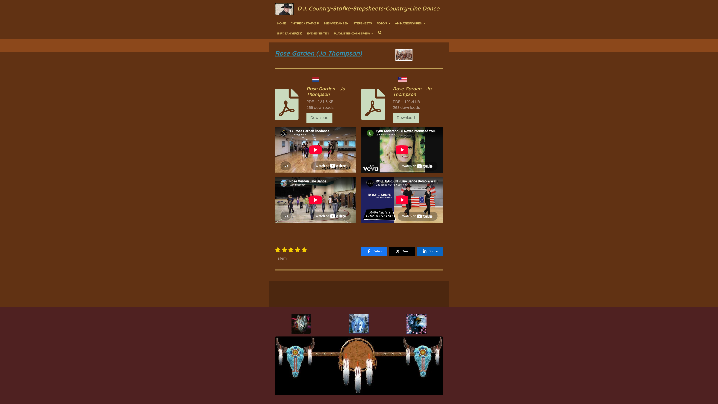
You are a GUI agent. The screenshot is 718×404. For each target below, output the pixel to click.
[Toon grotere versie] (301, 324)
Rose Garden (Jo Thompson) (318, 53)
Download (319, 118)
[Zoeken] (379, 33)
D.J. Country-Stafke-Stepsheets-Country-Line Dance (368, 8)
